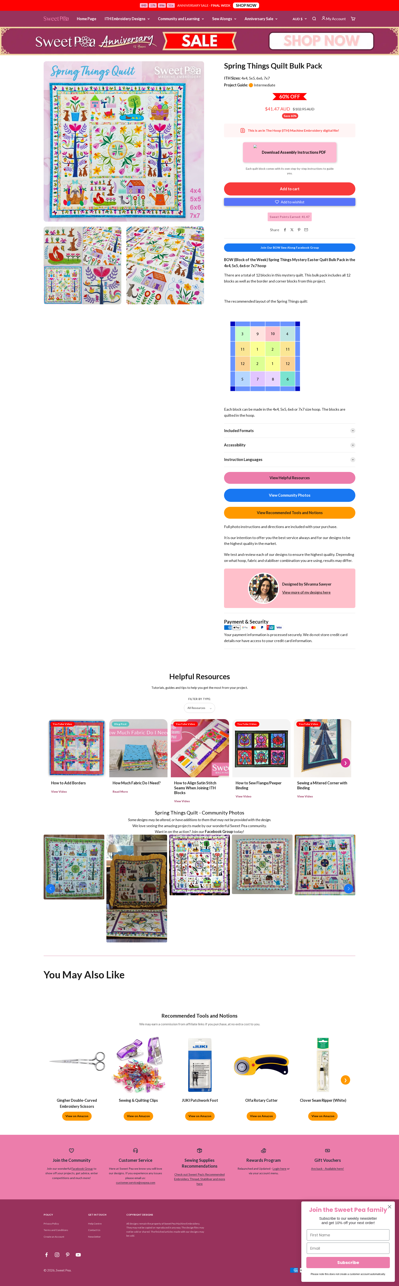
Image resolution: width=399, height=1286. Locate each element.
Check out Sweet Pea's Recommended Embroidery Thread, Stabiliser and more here (199, 1179)
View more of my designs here (306, 592)
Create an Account (54, 1236)
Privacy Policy (51, 1223)
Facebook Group (82, 1168)
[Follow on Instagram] (57, 1255)
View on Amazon (76, 1116)
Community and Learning (179, 18)
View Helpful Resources (290, 477)
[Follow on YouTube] (78, 1255)
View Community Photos (289, 495)
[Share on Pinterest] (299, 229)
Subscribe (348, 1262)
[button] (289, 202)
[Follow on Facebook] (46, 1255)
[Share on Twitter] (292, 229)
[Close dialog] (389, 1206)
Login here (279, 1168)
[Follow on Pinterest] (67, 1255)
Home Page (86, 18)
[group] (199, 41)
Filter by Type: (199, 699)
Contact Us (94, 1230)
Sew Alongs (222, 18)
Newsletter (94, 1236)
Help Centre (95, 1223)
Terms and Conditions (56, 1230)
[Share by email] (306, 229)
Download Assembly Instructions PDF (294, 152)
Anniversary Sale (259, 18)
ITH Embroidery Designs (125, 18)
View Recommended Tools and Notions (290, 512)
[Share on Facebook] (284, 229)
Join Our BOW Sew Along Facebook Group (290, 247)
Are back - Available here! (327, 1168)
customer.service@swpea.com (135, 1182)
